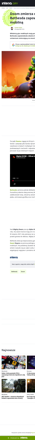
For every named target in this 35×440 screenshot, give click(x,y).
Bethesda (14, 271)
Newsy (10, 8)
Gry (7, 8)
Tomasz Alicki (18, 27)
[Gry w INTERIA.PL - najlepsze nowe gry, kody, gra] (15, 3)
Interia (3, 8)
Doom (23, 271)
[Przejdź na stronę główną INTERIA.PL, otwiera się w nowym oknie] (7, 3)
